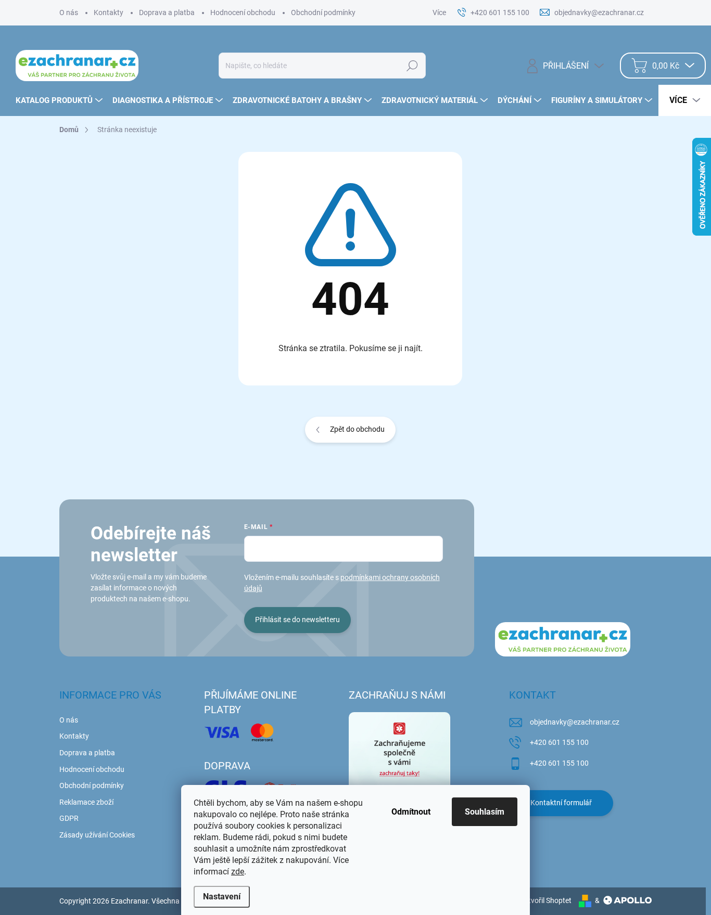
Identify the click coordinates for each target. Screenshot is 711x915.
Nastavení (221, 896)
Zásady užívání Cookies (97, 835)
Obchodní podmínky (323, 12)
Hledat (412, 65)
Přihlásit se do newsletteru (297, 619)
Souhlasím (484, 812)
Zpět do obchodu (357, 429)
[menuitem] (60, 100)
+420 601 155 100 (559, 742)
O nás (68, 12)
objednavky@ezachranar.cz (574, 722)
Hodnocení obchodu (242, 12)
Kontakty (108, 12)
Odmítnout (410, 812)
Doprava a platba (167, 12)
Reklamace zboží (86, 802)
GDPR (69, 818)
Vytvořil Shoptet (546, 900)
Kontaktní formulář (561, 802)
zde (237, 872)
